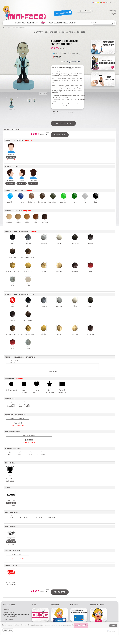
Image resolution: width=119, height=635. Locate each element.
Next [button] (47, 66)
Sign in (114, 14)
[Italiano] (101, 2)
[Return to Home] (3, 27)
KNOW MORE (8, 630)
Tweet (56, 53)
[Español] (98, 2)
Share (65, 53)
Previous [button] (4, 66)
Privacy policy (8, 619)
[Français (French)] (93, 2)
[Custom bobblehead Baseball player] (12, 103)
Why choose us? (9, 613)
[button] (26, 22)
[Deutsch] (104, 2)
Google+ (75, 53)
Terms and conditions (11, 616)
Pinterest (57, 57)
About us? (7, 609)
